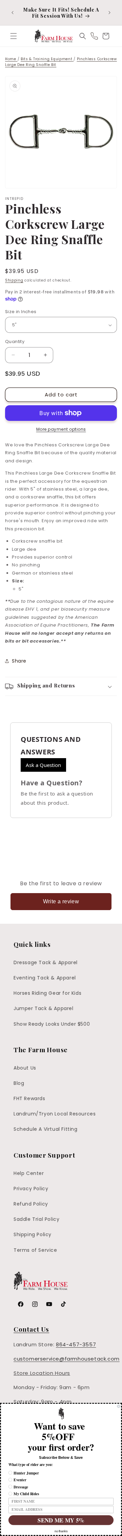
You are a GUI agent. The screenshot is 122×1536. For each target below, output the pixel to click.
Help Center (29, 1173)
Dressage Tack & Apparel (46, 962)
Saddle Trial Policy (36, 1219)
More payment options (61, 429)
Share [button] (19, 661)
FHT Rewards (29, 1098)
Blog (19, 1083)
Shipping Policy (33, 1234)
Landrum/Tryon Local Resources (55, 1113)
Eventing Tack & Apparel (45, 977)
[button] (13, 36)
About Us (25, 1067)
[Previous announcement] (12, 12)
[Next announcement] (109, 12)
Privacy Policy (31, 1188)
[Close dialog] (118, 1406)
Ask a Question (43, 765)
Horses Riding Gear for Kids (47, 993)
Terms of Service (35, 1250)
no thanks (61, 1531)
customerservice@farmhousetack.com (67, 1358)
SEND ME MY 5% (61, 1520)
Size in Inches (21, 311)
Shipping (14, 280)
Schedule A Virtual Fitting (46, 1129)
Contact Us (31, 1329)
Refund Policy (31, 1203)
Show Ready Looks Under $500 (52, 1024)
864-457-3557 (76, 1344)
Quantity (14, 341)
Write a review (61, 901)
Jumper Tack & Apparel (44, 1008)
